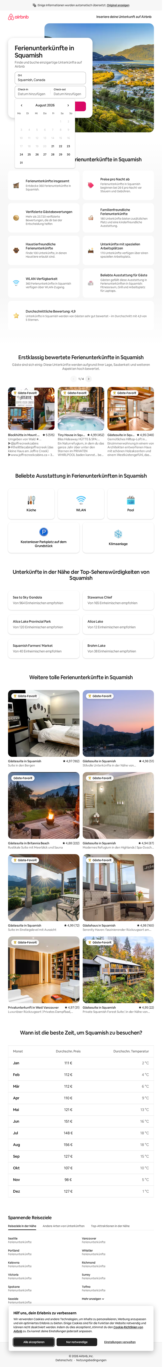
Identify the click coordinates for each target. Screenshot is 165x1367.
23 (68, 146)
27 (44, 154)
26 (37, 154)
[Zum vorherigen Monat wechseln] (22, 105)
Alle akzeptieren (33, 1342)
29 (60, 154)
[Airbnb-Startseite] (18, 16)
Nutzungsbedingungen (91, 1360)
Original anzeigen (118, 5)
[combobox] (50, 79)
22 (60, 146)
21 (52, 146)
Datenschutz (64, 1360)
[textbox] (32, 94)
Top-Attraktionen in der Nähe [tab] (110, 1226)
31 (21, 163)
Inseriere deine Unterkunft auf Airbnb (124, 17)
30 (68, 154)
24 (21, 154)
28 (52, 154)
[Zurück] (73, 379)
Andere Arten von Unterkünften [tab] (64, 1226)
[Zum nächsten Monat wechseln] (68, 105)
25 (29, 154)
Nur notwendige (77, 1342)
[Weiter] (88, 379)
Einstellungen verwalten (120, 1342)
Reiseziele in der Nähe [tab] (22, 1226)
